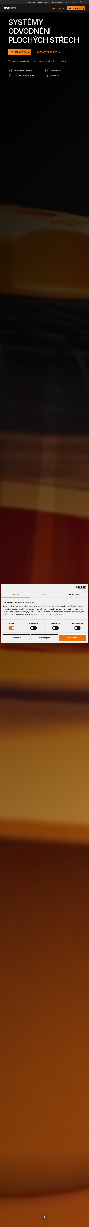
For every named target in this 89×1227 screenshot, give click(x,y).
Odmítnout (16, 638)
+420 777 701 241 (42, 2)
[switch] (33, 628)
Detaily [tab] (44, 594)
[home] (11, 8)
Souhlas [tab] (15, 594)
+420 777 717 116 (70, 2)
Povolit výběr (44, 638)
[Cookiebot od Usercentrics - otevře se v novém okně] (76, 587)
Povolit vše (72, 638)
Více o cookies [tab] (73, 594)
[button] (81, 2)
